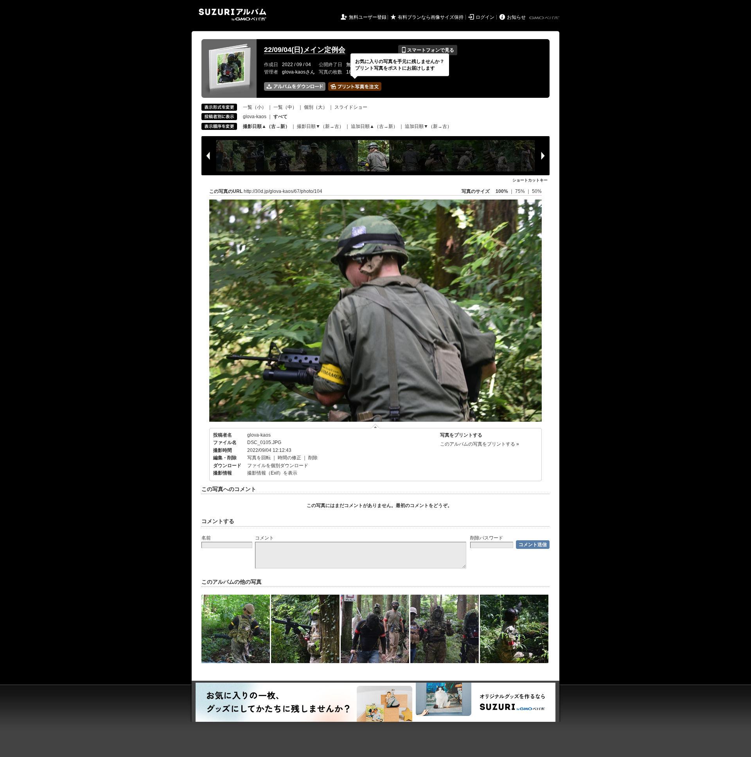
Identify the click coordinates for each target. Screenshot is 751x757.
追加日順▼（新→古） (428, 126)
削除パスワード (486, 538)
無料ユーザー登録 (367, 17)
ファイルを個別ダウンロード (277, 465)
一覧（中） (285, 107)
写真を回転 (259, 457)
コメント (264, 538)
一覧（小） (254, 107)
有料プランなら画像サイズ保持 (431, 17)
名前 (206, 538)
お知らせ (516, 17)
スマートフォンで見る (427, 50)
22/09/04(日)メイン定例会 (304, 50)
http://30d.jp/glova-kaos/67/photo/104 (283, 191)
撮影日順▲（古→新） (266, 126)
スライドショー (350, 107)
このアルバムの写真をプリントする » (479, 444)
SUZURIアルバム (232, 14)
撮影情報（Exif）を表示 (272, 473)
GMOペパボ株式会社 (545, 18)
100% (501, 191)
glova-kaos (254, 116)
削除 (313, 457)
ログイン (485, 17)
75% (520, 191)
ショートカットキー (530, 180)
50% (537, 191)
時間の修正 (289, 457)
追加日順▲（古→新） (374, 126)
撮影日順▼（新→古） (320, 126)
